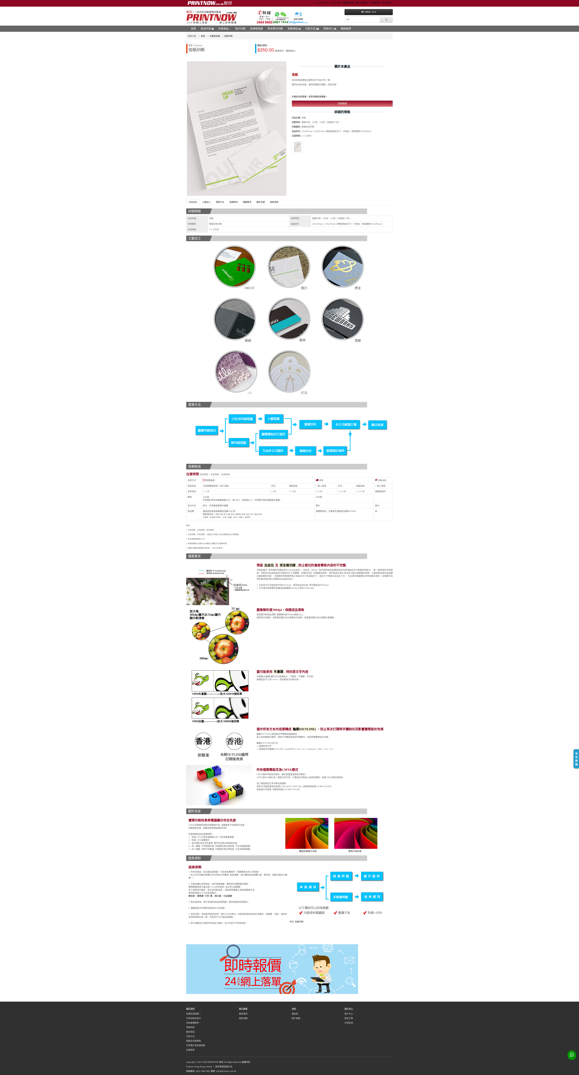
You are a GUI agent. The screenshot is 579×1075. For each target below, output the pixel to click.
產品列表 (206, 28)
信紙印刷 (228, 36)
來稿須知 (293, 28)
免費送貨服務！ (193, 1014)
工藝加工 (206, 202)
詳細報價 (342, 103)
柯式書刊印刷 (275, 28)
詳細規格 (193, 202)
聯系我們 (243, 1014)
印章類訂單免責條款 (195, 1045)
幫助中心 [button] (328, 28)
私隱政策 (190, 1050)
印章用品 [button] (223, 28)
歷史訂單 (349, 1018)
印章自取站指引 (193, 1018)
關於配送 (190, 1032)
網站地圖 (243, 1018)
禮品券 (295, 1014)
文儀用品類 (214, 36)
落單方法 (220, 202)
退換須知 (274, 202)
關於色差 (260, 202)
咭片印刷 (240, 28)
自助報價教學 (192, 1023)
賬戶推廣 (296, 1018)
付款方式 (310, 28)
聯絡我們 (346, 28)
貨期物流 (233, 202)
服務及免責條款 (193, 1041)
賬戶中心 (349, 1014)
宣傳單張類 (256, 28)
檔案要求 (247, 202)
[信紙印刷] (298, 147)
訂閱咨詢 (349, 1023)
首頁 (193, 28)
